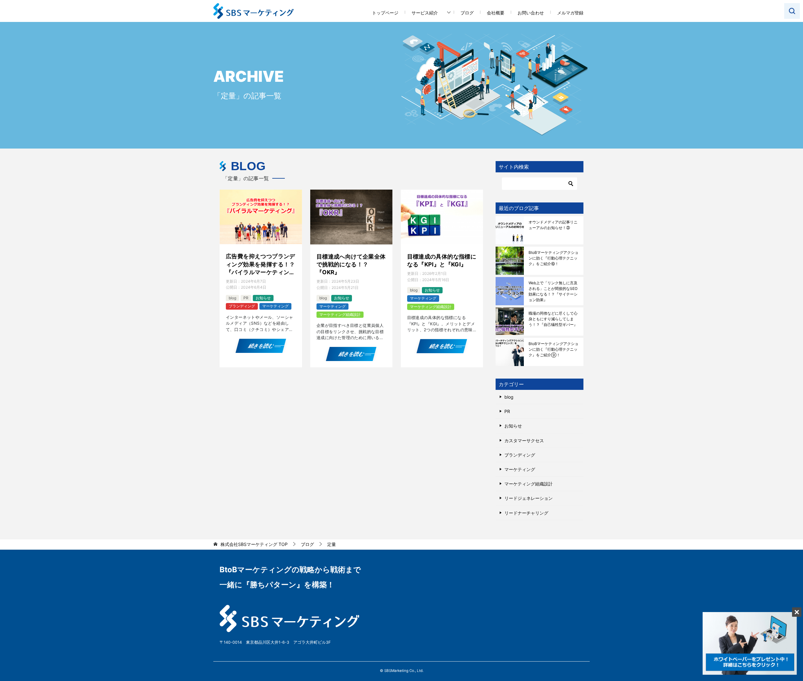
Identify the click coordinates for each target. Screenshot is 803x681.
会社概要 (495, 12)
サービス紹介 (425, 12)
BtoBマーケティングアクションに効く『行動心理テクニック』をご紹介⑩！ (553, 258)
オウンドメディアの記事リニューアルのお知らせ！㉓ (553, 225)
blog (232, 298)
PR (245, 298)
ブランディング (242, 306)
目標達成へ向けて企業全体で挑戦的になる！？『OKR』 (351, 264)
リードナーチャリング (526, 513)
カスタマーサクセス (524, 440)
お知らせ (263, 298)
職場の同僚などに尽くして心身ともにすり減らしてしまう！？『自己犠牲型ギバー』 (553, 319)
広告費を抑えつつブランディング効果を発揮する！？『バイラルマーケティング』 (260, 264)
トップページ (385, 12)
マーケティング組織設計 (340, 314)
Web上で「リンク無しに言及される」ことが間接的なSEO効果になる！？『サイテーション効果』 (553, 291)
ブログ (467, 12)
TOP (254, 544)
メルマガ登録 (570, 12)
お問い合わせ (531, 12)
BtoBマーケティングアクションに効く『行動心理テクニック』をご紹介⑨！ (553, 349)
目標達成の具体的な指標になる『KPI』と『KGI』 (441, 260)
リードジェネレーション (528, 498)
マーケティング (275, 306)
